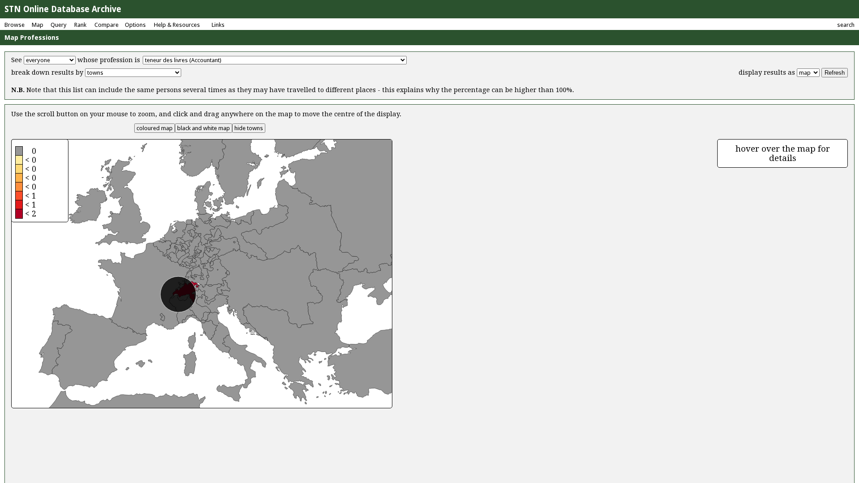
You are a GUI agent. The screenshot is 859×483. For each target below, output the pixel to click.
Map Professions (31, 38)
